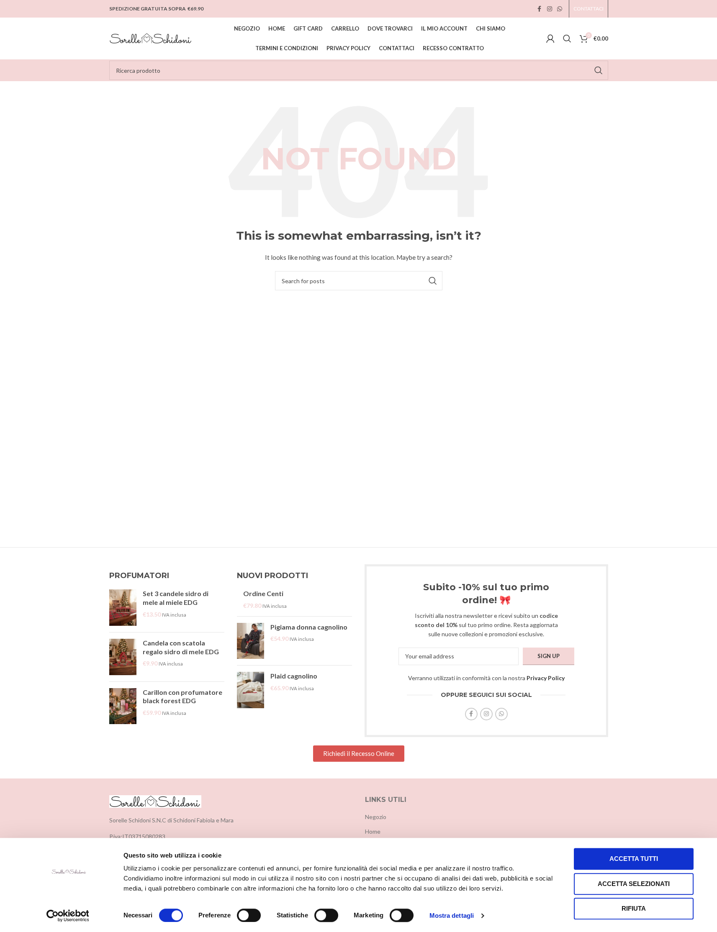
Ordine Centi (263, 593)
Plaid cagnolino (293, 676)
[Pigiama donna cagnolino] (250, 641)
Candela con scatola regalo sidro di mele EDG (181, 647)
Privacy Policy (546, 677)
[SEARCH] (598, 70)
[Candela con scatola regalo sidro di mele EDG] (122, 657)
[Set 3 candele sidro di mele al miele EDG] (122, 607)
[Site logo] (151, 37)
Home (372, 831)
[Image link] (155, 800)
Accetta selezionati (634, 883)
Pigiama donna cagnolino (308, 627)
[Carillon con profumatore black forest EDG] (122, 706)
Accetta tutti (633, 858)
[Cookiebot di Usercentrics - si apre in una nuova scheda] (67, 915)
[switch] (249, 915)
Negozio (375, 816)
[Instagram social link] (550, 9)
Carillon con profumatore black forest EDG (182, 696)
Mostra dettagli (451, 915)
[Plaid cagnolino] (250, 690)
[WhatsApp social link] (560, 9)
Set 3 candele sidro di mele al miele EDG (175, 597)
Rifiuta (634, 908)
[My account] (550, 38)
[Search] (567, 38)
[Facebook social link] (540, 9)
